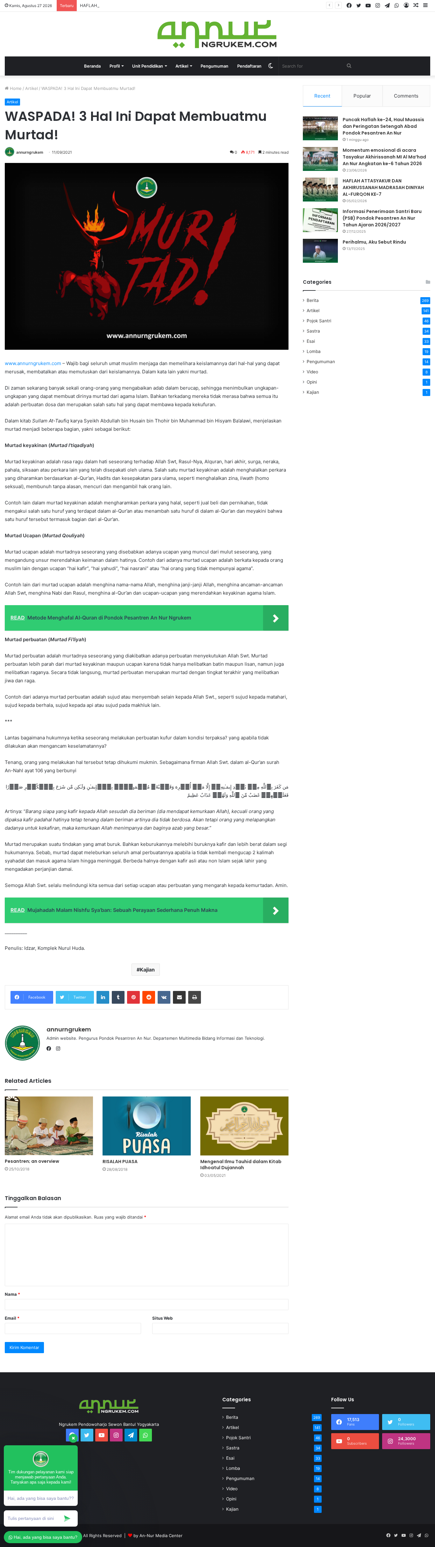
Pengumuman (214, 66)
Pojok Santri (319, 320)
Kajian (147, 969)
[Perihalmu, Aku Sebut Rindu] (320, 251)
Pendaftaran (249, 66)
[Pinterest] (133, 997)
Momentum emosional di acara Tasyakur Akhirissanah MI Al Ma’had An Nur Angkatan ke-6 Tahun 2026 (384, 157)
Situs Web (162, 1318)
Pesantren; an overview (32, 1161)
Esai (311, 341)
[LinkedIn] (102, 997)
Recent (322, 96)
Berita (313, 300)
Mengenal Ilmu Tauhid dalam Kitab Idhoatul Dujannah (241, 1164)
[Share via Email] (179, 997)
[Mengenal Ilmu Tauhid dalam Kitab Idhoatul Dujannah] (244, 1125)
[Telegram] (387, 5)
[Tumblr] (118, 997)
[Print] (194, 997)
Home (15, 88)
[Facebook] (349, 5)
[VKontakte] (164, 997)
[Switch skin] (270, 66)
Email (12, 1318)
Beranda (92, 66)
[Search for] (349, 66)
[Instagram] (377, 5)
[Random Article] (416, 5)
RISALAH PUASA (120, 1161)
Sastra (313, 331)
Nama (12, 1294)
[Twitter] (358, 5)
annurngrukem (29, 152)
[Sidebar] (425, 5)
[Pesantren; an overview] (49, 1125)
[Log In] (406, 5)
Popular (362, 96)
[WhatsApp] (397, 5)
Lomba (314, 351)
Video (312, 371)
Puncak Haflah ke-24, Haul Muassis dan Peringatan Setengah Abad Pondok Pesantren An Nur (383, 126)
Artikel (31, 88)
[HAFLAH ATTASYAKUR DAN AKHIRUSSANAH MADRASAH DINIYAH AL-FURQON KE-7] (320, 190)
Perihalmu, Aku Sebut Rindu (374, 242)
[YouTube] (368, 5)
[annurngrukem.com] (217, 34)
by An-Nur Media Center (157, 1535)
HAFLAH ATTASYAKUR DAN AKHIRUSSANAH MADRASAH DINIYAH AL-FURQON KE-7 (164, 5)
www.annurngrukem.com (33, 363)
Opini (312, 382)
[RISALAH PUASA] (147, 1125)
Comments (406, 96)
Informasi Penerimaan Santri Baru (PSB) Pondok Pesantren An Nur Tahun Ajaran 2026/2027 (382, 218)
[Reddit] (148, 997)
